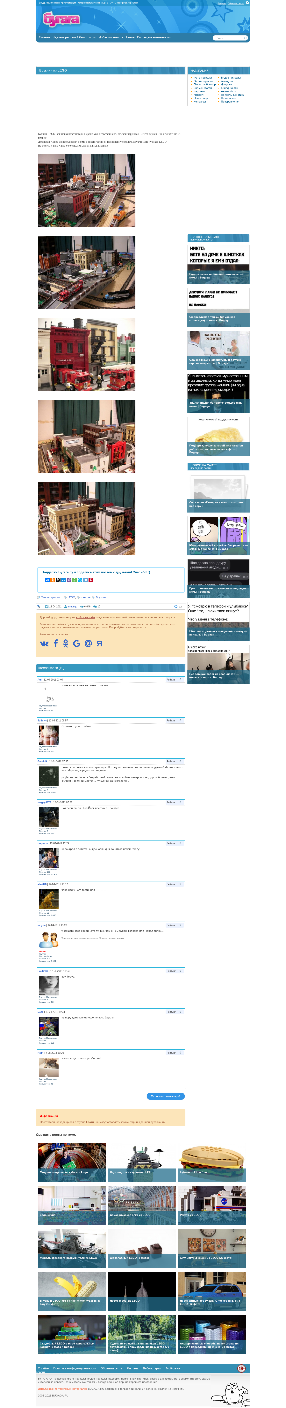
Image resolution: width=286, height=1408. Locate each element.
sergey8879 (44, 802)
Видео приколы (231, 77)
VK (102, 3)
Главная (44, 37)
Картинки (199, 91)
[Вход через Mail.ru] (90, 645)
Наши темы (228, 98)
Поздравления (230, 101)
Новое (130, 37)
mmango (72, 606)
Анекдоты (227, 81)
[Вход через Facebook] (57, 645)
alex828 (42, 884)
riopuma (43, 843)
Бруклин (101, 597)
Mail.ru (126, 3)
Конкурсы (200, 101)
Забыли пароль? (53, 3)
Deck (40, 1011)
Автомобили (229, 91)
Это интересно (50, 597)
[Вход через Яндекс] (101, 645)
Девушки (226, 84)
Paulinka (43, 971)
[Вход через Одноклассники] (67, 645)
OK (111, 3)
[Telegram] (85, 580)
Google (118, 3)
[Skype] (80, 580)
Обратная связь (236, 3)
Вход (41, 3)
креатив (85, 597)
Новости (199, 94)
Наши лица (201, 98)
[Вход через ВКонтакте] (46, 645)
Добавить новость (111, 37)
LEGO (71, 597)
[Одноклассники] (52, 580)
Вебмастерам (152, 1368)
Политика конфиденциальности (74, 1368)
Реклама (222, 3)
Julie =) (42, 720)
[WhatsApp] (74, 580)
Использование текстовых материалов (62, 1388)
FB (106, 3)
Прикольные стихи (233, 94)
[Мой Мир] (63, 580)
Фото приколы (203, 77)
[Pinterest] (91, 580)
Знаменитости (203, 87)
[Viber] (69, 580)
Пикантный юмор (205, 84)
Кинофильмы (229, 87)
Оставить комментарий (166, 1096)
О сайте (43, 1368)
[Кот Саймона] (230, 1406)
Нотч (41, 1052)
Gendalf (42, 761)
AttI (40, 679)
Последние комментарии (153, 37)
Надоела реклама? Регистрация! (74, 37)
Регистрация (69, 3)
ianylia (42, 925)
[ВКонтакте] (47, 580)
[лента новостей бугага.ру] (248, 3)
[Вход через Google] (78, 645)
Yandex (134, 3)
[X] (58, 580)
